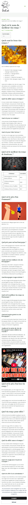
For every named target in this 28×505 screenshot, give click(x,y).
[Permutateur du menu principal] (25, 6)
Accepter (14, 498)
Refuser (14, 502)
